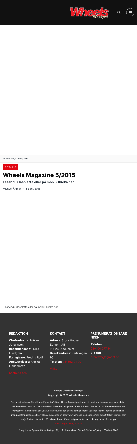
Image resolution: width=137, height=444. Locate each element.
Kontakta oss (18, 373)
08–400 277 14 (101, 348)
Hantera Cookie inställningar (68, 390)
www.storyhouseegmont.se (68, 423)
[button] (119, 12)
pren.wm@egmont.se (105, 357)
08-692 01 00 (72, 361)
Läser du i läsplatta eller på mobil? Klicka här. (31, 307)
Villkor (54, 368)
